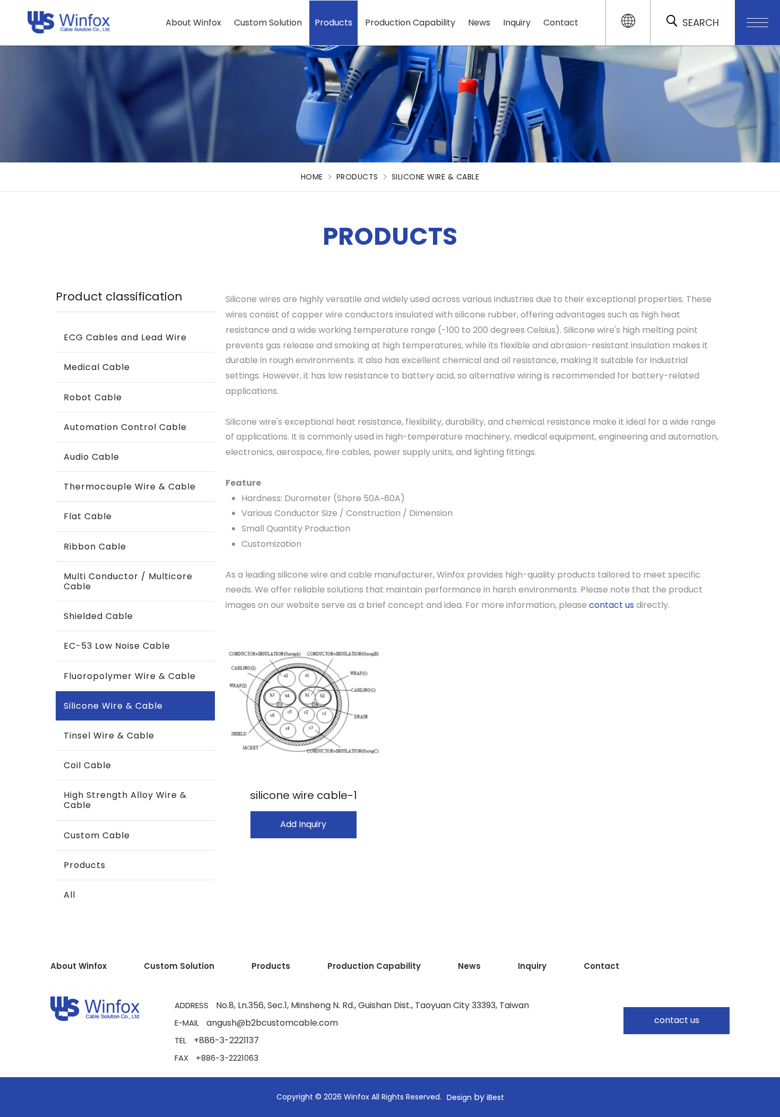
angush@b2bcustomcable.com (272, 1023)
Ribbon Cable (95, 546)
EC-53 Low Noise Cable (117, 646)
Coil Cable (87, 765)
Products (333, 22)
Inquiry (517, 22)
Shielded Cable (98, 616)
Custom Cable (97, 835)
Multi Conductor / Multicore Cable (128, 581)
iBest (495, 1097)
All (69, 895)
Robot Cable (93, 397)
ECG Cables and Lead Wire (125, 337)
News (479, 22)
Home (312, 177)
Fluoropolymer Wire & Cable (130, 676)
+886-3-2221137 (226, 1040)
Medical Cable (97, 367)
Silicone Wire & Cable (436, 177)
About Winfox (193, 22)
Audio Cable (91, 457)
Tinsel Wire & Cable (109, 735)
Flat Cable (88, 516)
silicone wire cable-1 (303, 795)
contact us (611, 605)
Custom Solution (268, 22)
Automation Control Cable (125, 427)
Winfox (30, 17)
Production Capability (410, 22)
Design (459, 1097)
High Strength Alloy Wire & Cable (125, 800)
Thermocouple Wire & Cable (130, 486)
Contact (560, 22)
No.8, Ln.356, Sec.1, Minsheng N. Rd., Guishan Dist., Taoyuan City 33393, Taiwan (372, 1005)
